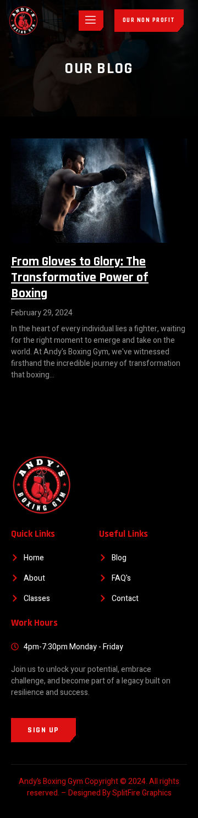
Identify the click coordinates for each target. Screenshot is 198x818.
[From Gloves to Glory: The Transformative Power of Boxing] (99, 190)
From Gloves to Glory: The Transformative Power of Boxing (79, 277)
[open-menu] (91, 20)
